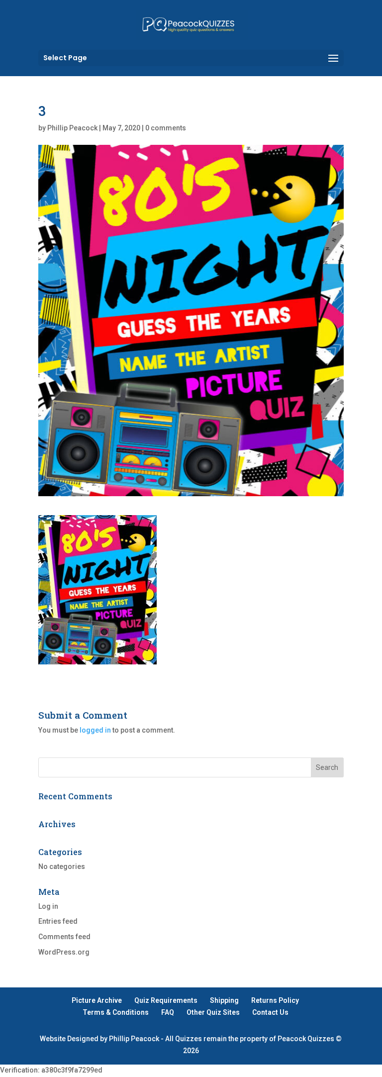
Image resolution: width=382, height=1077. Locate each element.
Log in (48, 906)
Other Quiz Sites (213, 1012)
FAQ (167, 1012)
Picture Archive (97, 1000)
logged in (95, 730)
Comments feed (64, 937)
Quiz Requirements (165, 1000)
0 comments (165, 128)
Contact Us (270, 1012)
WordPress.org (64, 952)
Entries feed (58, 921)
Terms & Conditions (116, 1012)
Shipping (224, 1000)
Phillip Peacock (72, 128)
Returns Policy (275, 1000)
